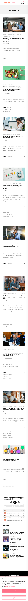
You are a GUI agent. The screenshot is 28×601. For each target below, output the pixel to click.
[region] (14, 588)
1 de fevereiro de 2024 (17, 183)
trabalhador (5, 385)
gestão (8, 111)
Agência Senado (8, 300)
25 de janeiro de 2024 (20, 243)
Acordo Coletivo (10, 372)
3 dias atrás (12, 544)
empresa (5, 111)
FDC (6, 140)
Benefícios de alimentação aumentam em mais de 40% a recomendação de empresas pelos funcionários (12, 88)
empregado (9, 265)
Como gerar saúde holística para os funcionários (13, 137)
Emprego (10, 320)
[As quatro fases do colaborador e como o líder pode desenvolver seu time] (14, 24)
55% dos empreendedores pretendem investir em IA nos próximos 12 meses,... (17, 532)
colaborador (9, 58)
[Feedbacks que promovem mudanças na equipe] (14, 449)
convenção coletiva (7, 378)
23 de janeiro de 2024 (20, 293)
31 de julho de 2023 (19, 406)
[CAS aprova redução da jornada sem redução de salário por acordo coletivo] (14, 339)
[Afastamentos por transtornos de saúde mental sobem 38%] (14, 233)
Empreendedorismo (7, 212)
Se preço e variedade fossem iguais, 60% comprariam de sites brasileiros (16, 540)
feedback (5, 484)
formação (5, 435)
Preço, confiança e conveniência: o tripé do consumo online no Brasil (17, 557)
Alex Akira (7, 43)
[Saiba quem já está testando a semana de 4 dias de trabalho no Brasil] (14, 174)
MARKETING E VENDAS (8, 406)
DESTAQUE (6, 34)
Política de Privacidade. (10, 586)
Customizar (14, 594)
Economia (10, 210)
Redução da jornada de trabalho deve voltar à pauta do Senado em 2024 (14, 297)
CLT (3, 376)
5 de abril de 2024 (16, 134)
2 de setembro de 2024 (8, 36)
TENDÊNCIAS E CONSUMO (15, 34)
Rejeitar (14, 598)
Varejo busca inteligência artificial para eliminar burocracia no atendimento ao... (17, 548)
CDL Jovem (7, 462)
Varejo (4, 270)
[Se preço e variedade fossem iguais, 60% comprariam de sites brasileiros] (6, 539)
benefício (9, 107)
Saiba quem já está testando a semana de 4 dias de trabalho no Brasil (13, 187)
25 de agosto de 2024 (8, 84)
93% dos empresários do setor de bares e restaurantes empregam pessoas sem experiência (13, 410)
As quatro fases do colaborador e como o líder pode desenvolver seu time (13, 40)
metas (9, 486)
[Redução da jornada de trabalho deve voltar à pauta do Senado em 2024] (14, 283)
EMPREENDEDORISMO (8, 243)
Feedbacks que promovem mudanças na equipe (11, 459)
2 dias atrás (12, 529)
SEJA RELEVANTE (7, 134)
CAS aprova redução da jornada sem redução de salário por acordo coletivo (13, 354)
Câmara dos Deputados (7, 374)
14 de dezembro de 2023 (8, 351)
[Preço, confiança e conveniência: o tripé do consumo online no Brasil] (6, 555)
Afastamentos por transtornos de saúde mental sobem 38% (13, 245)
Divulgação (7, 93)
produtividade (6, 216)
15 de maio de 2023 (19, 457)
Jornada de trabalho (7, 214)
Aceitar (14, 590)
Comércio (10, 109)
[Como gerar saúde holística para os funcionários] (14, 124)
